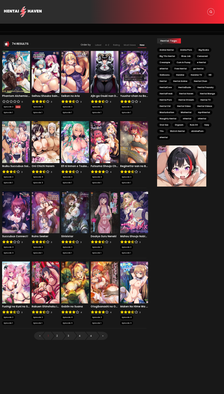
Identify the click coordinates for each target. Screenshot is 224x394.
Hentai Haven (186, 93)
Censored (202, 56)
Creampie (165, 62)
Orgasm (179, 124)
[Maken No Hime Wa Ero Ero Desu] (134, 282)
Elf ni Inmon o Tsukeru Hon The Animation (75, 166)
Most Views (130, 45)
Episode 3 (38, 182)
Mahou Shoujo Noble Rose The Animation (134, 236)
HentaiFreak (166, 93)
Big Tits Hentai (167, 56)
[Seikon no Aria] (75, 71)
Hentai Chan (200, 81)
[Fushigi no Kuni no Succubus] (16, 282)
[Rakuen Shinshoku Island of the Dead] (46, 282)
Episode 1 (8, 112)
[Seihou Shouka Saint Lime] (46, 71)
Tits (161, 131)
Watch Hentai (177, 131)
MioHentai (186, 112)
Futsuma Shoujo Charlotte (105, 166)
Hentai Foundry (205, 87)
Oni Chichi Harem (43, 166)
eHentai (164, 68)
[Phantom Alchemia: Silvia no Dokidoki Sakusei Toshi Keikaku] (16, 71)
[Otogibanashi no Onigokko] (105, 282)
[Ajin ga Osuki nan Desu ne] (105, 71)
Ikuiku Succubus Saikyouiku (16, 166)
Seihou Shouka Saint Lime (46, 96)
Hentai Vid (165, 106)
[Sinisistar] (75, 212)
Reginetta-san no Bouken (134, 166)
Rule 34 (194, 124)
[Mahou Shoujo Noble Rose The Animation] (134, 212)
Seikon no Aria (70, 96)
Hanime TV (196, 74)
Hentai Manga (207, 93)
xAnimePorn (197, 131)
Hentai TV (205, 99)
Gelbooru (165, 74)
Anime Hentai (167, 49)
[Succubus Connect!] (16, 212)
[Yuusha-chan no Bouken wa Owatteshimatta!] (134, 71)
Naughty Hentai (168, 118)
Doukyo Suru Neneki (103, 236)
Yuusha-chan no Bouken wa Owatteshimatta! (134, 96)
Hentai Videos (204, 106)
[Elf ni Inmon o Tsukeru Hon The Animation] (75, 142)
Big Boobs (204, 49)
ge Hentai (198, 68)
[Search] (210, 11)
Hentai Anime (180, 81)
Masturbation (167, 112)
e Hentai (201, 62)
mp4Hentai (204, 112)
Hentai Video (184, 106)
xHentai (164, 137)
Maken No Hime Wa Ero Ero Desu (134, 306)
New (142, 45)
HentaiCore (166, 87)
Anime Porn (186, 49)
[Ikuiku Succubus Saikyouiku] (16, 142)
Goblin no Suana (72, 306)
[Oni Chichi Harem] (46, 142)
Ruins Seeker (40, 236)
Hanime (180, 74)
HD (210, 74)
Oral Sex (164, 124)
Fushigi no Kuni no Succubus (16, 306)
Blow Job (186, 56)
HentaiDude (184, 87)
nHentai (187, 118)
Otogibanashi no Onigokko (105, 306)
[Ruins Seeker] (46, 212)
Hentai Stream (186, 99)
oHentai (202, 118)
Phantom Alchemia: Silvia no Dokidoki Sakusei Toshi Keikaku (16, 96)
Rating (116, 45)
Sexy (206, 124)
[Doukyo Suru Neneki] (105, 212)
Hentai (163, 81)
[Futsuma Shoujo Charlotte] (105, 142)
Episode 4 (38, 177)
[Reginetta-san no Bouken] (134, 142)
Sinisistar (67, 236)
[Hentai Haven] (23, 11)
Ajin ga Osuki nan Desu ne (105, 96)
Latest (98, 45)
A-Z (107, 45)
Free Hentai (180, 68)
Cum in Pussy (183, 62)
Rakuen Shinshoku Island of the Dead (46, 306)
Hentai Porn (166, 99)
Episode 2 (8, 106)
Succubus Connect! (15, 236)
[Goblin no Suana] (75, 282)
